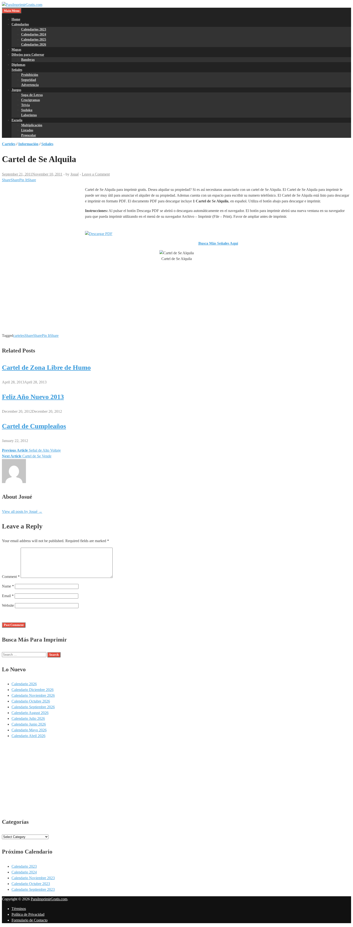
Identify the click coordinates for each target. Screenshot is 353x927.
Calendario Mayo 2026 (29, 730)
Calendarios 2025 (33, 39)
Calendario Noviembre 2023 (33, 878)
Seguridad (28, 80)
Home (16, 19)
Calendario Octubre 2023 (31, 884)
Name (8, 586)
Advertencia (30, 85)
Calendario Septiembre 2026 (33, 707)
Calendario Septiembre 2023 (33, 889)
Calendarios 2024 (33, 34)
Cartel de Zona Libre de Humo (46, 367)
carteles (18, 335)
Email (8, 596)
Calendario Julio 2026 (28, 718)
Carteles (8, 144)
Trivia (25, 105)
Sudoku (26, 110)
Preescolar (28, 135)
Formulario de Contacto (30, 920)
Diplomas (18, 65)
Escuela (17, 120)
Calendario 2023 (24, 866)
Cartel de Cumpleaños (34, 426)
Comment (11, 577)
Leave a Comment (96, 174)
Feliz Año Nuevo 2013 (33, 396)
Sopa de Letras (32, 95)
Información (28, 144)
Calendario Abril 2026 (28, 736)
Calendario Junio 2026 (29, 724)
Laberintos (29, 115)
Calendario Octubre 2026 (31, 701)
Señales (17, 70)
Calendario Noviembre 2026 (33, 695)
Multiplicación (31, 125)
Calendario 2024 (24, 872)
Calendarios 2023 (33, 29)
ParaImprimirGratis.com (49, 899)
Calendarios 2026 (33, 44)
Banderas (28, 59)
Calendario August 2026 (30, 713)
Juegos (16, 90)
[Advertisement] (42, 222)
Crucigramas (30, 100)
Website (8, 605)
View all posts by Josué (22, 511)
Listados (27, 130)
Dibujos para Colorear (28, 54)
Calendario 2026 (24, 684)
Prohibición (29, 75)
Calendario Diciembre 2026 (33, 690)
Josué (74, 174)
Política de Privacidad (28, 914)
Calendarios (20, 24)
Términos (19, 909)
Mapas (16, 49)
